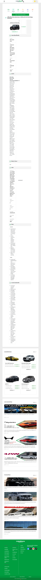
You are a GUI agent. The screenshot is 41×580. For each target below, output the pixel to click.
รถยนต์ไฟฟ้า (6, 549)
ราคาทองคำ (14, 554)
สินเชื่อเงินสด (14, 547)
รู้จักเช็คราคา (22, 551)
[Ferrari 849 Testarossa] (12, 358)
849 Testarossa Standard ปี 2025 (9, 366)
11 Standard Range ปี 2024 (8, 388)
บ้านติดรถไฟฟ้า (6, 572)
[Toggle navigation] (4, 1)
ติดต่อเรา (22, 552)
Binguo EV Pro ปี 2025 (25, 385)
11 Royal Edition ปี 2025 (8, 385)
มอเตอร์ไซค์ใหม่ (6, 551)
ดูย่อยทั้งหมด (28, 369)
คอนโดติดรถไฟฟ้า (7, 570)
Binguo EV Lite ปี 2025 (25, 387)
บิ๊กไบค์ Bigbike (6, 553)
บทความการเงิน (6, 554)
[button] (35, 1)
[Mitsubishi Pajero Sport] (29, 358)
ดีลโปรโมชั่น (22, 547)
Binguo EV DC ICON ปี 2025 (25, 388)
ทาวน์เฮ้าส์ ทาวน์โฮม (7, 573)
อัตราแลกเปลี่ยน (14, 559)
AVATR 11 (7, 384)
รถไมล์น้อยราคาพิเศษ (6, 562)
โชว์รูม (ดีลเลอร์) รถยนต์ (6, 557)
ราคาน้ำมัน (14, 557)
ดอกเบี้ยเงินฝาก (14, 552)
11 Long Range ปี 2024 (8, 387)
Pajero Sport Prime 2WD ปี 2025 (26, 366)
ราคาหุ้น (13, 555)
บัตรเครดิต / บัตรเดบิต (14, 550)
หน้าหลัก (22, 545)
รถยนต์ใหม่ (6, 547)
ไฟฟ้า (11, 221)
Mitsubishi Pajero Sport (26, 363)
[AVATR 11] (12, 379)
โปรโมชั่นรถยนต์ (6, 559)
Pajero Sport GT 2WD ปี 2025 (25, 364)
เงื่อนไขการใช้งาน (23, 549)
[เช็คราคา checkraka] (19, 1)
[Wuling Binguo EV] (29, 379)
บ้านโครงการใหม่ (6, 566)
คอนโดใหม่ (6, 568)
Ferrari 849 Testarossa (9, 363)
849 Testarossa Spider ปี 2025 (9, 364)
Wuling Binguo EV (25, 384)
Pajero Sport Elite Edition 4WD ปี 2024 (26, 367)
